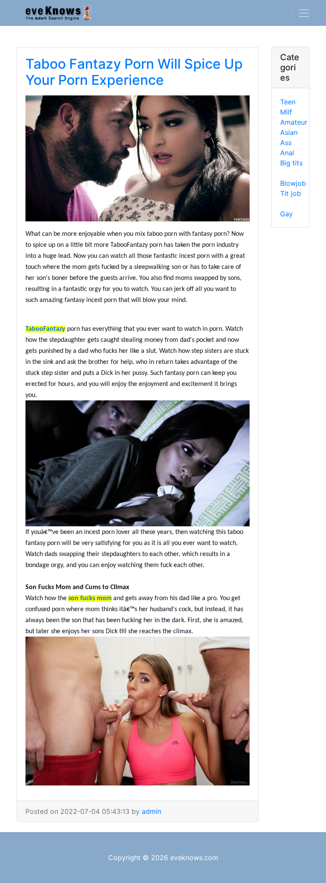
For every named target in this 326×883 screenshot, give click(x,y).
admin (151, 811)
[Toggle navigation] (304, 13)
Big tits (291, 163)
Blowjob (293, 183)
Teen (287, 102)
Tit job (290, 193)
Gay (286, 214)
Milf (286, 112)
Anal (287, 152)
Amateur (293, 122)
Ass (286, 142)
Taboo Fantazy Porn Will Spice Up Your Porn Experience (134, 72)
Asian (289, 132)
